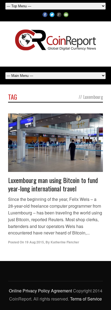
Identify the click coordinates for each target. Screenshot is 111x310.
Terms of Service (86, 299)
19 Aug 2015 (34, 242)
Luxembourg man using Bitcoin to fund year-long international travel (53, 184)
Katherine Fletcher (65, 242)
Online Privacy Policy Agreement (40, 291)
